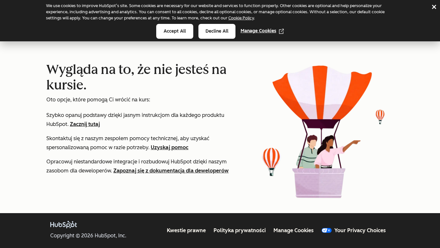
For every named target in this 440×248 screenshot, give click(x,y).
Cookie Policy (241, 18)
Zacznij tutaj (85, 124)
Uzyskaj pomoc (169, 147)
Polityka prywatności (240, 230)
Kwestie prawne (186, 230)
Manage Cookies (258, 31)
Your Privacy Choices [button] (360, 230)
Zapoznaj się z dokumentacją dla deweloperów (171, 171)
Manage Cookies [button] (293, 230)
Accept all (175, 31)
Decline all (217, 31)
